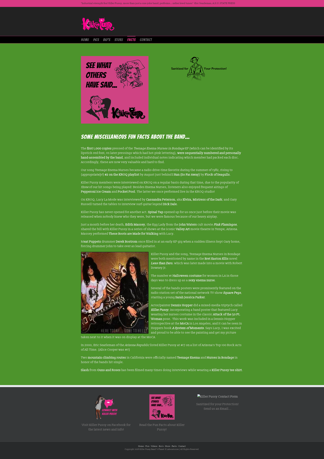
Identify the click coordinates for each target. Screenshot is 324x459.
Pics (147, 446)
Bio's (161, 446)
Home (141, 446)
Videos (154, 446)
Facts (174, 446)
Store (167, 446)
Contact (182, 446)
